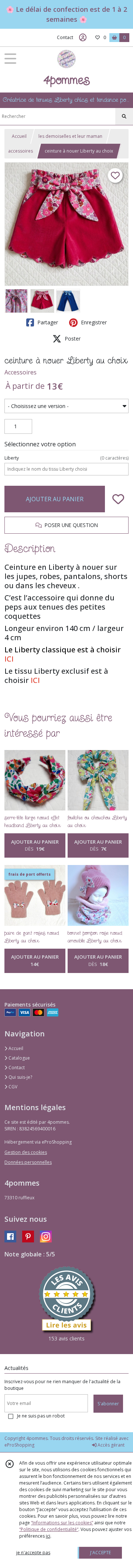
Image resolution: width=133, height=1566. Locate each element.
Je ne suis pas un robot (41, 1416)
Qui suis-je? (19, 1077)
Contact (65, 37)
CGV (12, 1087)
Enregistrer (93, 322)
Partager (47, 322)
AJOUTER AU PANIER (54, 499)
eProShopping (19, 1445)
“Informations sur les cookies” (62, 1523)
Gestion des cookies (25, 1152)
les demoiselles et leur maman (70, 136)
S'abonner (108, 1404)
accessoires (20, 151)
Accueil (19, 136)
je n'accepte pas (33, 1552)
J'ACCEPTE (100, 1552)
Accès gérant (110, 1445)
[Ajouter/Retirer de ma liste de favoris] (118, 499)
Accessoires (20, 372)
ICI (9, 659)
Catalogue (18, 1058)
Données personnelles (28, 1162)
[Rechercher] (124, 116)
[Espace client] (83, 37)
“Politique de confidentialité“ (48, 1529)
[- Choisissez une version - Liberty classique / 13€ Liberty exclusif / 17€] (66, 406)
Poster (72, 338)
